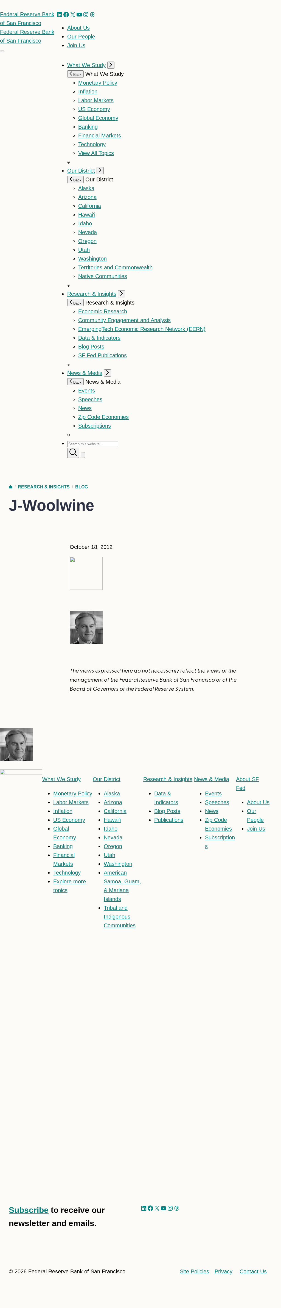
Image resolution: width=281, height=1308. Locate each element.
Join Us (76, 45)
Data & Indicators (99, 338)
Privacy (223, 1271)
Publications (168, 820)
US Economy (94, 109)
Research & (167, 779)
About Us (78, 28)
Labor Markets (96, 100)
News (85, 408)
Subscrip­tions (94, 426)
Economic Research (102, 311)
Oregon (87, 241)
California (89, 206)
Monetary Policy (97, 83)
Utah (84, 250)
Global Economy (98, 118)
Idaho (85, 223)
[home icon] (10, 487)
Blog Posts (91, 347)
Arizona (87, 197)
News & (211, 779)
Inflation (87, 92)
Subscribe (29, 1210)
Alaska (86, 188)
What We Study (86, 65)
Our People (81, 37)
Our (106, 779)
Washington (92, 259)
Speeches (90, 399)
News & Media (84, 373)
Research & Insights (91, 294)
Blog (81, 487)
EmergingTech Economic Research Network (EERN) (142, 329)
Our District (81, 171)
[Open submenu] (110, 65)
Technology (92, 144)
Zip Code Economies (103, 417)
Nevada (87, 232)
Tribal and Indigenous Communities (120, 916)
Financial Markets (99, 135)
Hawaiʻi (86, 215)
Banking (88, 127)
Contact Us (253, 1271)
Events (86, 391)
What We (61, 779)
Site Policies (194, 1271)
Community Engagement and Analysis (124, 320)
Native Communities (102, 276)
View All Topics (96, 153)
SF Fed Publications (102, 355)
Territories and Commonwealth (115, 267)
